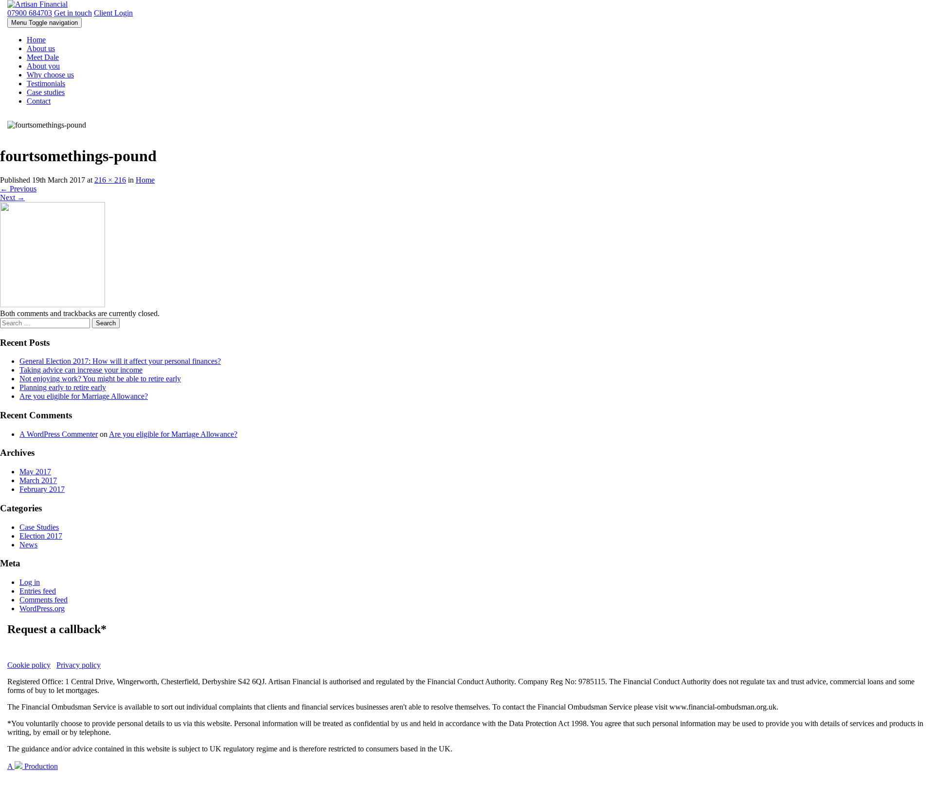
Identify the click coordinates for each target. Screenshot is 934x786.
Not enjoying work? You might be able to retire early (100, 378)
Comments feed (43, 600)
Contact (39, 101)
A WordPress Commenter (58, 434)
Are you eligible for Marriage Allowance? (83, 396)
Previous (18, 189)
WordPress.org (42, 608)
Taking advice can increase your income (81, 370)
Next (12, 197)
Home (36, 40)
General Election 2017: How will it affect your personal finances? (120, 361)
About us (41, 48)
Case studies (46, 92)
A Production (32, 766)
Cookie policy (29, 665)
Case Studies (39, 527)
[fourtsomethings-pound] (52, 304)
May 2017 (35, 472)
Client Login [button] (113, 13)
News (28, 545)
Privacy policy (78, 665)
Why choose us (50, 75)
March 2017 (38, 480)
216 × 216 (110, 180)
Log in (29, 582)
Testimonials (46, 83)
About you (43, 66)
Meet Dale (43, 57)
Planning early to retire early (62, 387)
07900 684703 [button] (29, 13)
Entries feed (37, 591)
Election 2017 (40, 536)
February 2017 (42, 489)
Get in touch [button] (73, 13)
